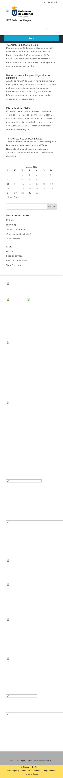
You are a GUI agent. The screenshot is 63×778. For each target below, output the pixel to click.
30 (30, 193)
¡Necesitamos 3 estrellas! (18, 234)
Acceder (10, 251)
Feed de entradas (15, 256)
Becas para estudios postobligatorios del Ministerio (28, 76)
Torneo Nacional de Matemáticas (24, 138)
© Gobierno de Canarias (31, 767)
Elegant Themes (26, 760)
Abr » (16, 197)
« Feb (9, 197)
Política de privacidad (30, 771)
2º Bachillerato (13, 238)
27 (8, 193)
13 (8, 184)
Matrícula (10, 220)
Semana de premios (16, 229)
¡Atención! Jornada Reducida (22, 45)
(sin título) (11, 224)
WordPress (49, 760)
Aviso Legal (11, 771)
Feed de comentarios (16, 260)
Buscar (51, 206)
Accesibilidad (50, 2)
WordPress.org (13, 265)
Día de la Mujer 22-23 (18, 108)
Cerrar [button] (31, 38)
